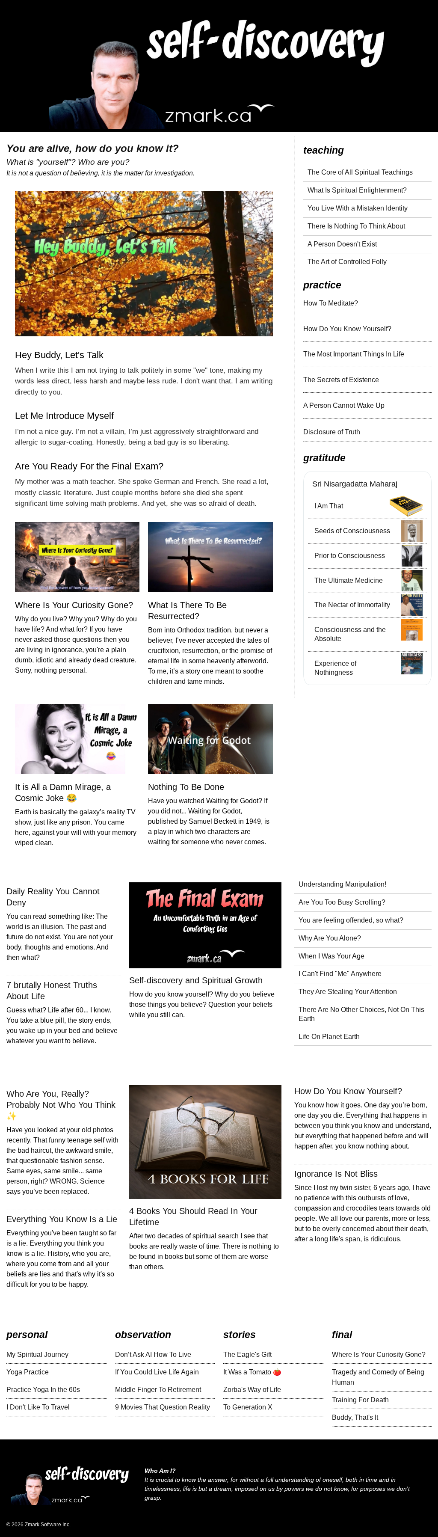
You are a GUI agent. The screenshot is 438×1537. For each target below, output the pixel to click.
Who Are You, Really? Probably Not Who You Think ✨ (60, 1105)
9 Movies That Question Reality (162, 1407)
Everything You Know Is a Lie (61, 1219)
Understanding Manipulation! (342, 884)
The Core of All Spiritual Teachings (360, 172)
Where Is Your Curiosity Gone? (74, 605)
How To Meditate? (330, 303)
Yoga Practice (27, 1372)
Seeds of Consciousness (352, 530)
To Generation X (247, 1407)
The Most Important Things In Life (353, 354)
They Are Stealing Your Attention (348, 991)
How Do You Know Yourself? (347, 328)
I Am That (328, 506)
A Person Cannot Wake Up (344, 405)
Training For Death (360, 1399)
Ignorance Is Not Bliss (336, 1173)
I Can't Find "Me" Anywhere (340, 973)
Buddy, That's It (355, 1417)
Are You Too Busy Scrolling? (342, 902)
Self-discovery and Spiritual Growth (196, 980)
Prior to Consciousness (349, 555)
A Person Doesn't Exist (342, 244)
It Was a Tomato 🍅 (252, 1372)
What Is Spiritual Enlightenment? (357, 190)
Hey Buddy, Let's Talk (59, 355)
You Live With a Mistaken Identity (358, 208)
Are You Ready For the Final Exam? (89, 466)
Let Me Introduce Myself (64, 415)
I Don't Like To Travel (38, 1407)
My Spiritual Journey (37, 1354)
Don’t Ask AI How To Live (153, 1354)
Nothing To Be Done (186, 787)
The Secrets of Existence (341, 379)
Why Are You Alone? (330, 938)
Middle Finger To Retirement (158, 1389)
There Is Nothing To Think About (356, 226)
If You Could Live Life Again (157, 1372)
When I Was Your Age (331, 956)
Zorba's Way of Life (252, 1389)
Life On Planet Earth (329, 1036)
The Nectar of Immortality (352, 604)
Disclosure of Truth (331, 432)
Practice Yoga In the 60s (43, 1389)
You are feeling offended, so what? (351, 920)
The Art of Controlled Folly (347, 261)
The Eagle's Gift (247, 1354)
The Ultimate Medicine (348, 580)
